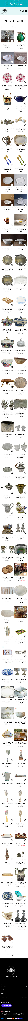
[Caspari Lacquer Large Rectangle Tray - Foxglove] (20, 632)
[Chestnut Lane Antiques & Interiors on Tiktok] (6, 1003)
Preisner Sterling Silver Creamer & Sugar (7, 558)
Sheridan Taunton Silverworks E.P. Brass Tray (20, 392)
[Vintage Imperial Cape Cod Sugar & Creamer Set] (20, 427)
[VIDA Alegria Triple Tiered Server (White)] (20, 200)
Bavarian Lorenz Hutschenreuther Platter (21, 148)
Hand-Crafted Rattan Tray (7, 882)
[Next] (25, 3)
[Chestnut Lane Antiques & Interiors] (4, 10)
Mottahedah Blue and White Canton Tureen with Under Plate (21, 331)
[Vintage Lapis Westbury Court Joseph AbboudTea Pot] (20, 99)
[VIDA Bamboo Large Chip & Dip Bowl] (7, 58)
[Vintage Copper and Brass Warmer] (7, 383)
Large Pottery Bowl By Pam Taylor (20, 371)
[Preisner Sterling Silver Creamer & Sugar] (7, 549)
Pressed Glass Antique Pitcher (7, 516)
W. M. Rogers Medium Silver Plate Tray (7, 288)
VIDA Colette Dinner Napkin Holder (20, 66)
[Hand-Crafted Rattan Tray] (7, 874)
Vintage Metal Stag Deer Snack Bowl (7, 45)
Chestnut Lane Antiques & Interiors (16, 1013)
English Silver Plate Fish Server (7, 804)
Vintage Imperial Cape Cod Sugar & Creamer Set (21, 435)
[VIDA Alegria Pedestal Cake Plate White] (20, 240)
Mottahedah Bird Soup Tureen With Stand (20, 351)
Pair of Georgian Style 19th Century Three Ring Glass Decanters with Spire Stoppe (20, 925)
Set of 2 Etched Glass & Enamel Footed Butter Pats (7, 948)
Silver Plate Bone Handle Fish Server (7, 824)
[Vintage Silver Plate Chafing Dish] (7, 488)
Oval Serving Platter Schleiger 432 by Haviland (7, 700)
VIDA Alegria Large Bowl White (7, 248)
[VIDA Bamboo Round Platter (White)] (7, 180)
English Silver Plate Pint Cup (7, 784)
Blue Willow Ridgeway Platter (7, 904)
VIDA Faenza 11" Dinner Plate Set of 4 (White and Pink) (7, 87)
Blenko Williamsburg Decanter (20, 764)
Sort (15, 27)
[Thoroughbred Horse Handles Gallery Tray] (20, 652)
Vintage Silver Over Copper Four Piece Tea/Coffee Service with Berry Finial (7, 414)
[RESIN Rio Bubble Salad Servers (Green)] (20, 160)
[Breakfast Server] (20, 612)
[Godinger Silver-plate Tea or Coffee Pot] (7, 140)
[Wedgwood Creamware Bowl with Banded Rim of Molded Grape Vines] (20, 713)
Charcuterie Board (20, 843)
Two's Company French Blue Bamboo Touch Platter (20, 309)
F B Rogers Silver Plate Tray (20, 558)
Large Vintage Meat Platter (7, 620)
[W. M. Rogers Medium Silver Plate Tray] (7, 280)
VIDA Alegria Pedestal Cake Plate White (21, 248)
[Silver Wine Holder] (7, 427)
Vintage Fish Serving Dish (20, 288)
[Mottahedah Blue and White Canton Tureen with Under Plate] (20, 321)
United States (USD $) (7, 1011)
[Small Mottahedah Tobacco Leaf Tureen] (7, 321)
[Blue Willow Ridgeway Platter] (7, 896)
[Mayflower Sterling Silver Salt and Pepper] (20, 528)
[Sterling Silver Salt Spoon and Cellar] (20, 854)
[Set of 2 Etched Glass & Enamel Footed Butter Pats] (7, 938)
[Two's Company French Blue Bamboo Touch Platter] (20, 300)
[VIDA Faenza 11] (7, 78)
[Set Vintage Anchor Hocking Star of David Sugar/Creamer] (20, 447)
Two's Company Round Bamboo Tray (7, 578)
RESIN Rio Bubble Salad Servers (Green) (20, 168)
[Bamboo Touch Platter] (7, 836)
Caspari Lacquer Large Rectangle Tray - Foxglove (20, 640)
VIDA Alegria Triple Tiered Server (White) (20, 208)
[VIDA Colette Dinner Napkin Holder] (20, 58)
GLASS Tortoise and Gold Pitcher (7, 228)
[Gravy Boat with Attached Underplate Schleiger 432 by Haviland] (20, 692)
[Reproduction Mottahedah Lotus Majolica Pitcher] (20, 36)
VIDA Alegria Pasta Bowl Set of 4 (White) (7, 208)
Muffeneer (7, 862)
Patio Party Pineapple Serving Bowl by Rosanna (21, 904)
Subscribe (24, 998)
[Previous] (2, 3)
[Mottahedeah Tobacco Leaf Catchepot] (7, 363)
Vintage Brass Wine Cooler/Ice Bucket (20, 496)
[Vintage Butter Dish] (7, 468)
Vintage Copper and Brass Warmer (7, 391)
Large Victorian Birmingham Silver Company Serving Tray (20, 413)
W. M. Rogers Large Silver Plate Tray (20, 268)
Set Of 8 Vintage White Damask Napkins (7, 599)
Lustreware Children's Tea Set (7, 128)
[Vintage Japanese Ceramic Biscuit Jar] (7, 99)
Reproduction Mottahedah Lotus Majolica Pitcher (20, 45)
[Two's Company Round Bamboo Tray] (7, 569)
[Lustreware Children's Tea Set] (7, 120)
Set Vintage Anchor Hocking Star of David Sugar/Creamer (20, 456)
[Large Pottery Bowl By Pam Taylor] (20, 363)
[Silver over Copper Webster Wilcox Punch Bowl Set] (7, 528)
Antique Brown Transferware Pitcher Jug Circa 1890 (7, 925)
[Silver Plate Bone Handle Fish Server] (7, 816)
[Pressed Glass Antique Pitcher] (7, 508)
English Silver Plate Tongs (20, 784)
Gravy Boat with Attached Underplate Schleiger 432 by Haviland (21, 701)
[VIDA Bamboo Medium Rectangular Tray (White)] (20, 180)
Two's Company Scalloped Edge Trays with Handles (7, 308)
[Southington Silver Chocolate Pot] (7, 632)
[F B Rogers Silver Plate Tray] (20, 549)
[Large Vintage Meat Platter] (7, 612)
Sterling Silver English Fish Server (7, 764)
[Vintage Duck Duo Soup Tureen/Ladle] (20, 508)
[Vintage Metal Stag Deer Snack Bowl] (7, 36)
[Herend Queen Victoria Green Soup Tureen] (7, 735)
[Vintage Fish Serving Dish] (20, 280)
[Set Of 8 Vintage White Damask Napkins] (7, 591)
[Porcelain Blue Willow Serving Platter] (7, 672)
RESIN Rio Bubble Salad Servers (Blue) (7, 168)
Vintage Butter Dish (7, 476)
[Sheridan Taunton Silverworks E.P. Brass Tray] (20, 383)
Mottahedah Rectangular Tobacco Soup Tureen (7, 351)
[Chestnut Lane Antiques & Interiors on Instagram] (4, 1003)
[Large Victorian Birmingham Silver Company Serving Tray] (20, 404)
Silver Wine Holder (7, 434)
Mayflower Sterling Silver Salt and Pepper (20, 536)
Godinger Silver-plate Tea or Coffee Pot (7, 148)
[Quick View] (12, 40)
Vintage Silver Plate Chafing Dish (7, 496)
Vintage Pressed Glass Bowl (7, 455)
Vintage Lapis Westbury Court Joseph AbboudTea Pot (20, 108)
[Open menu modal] (26, 11)
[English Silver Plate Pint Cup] (7, 776)
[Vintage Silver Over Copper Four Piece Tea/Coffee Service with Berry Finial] (7, 404)
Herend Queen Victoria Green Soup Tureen (7, 743)
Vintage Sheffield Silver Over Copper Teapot (20, 476)
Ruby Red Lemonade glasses (20, 578)
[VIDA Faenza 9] (20, 78)
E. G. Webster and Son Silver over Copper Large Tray (20, 744)
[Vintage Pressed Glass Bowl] (7, 447)
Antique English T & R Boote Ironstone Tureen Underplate (20, 600)
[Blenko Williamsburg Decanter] (20, 756)
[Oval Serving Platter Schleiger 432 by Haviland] (7, 692)
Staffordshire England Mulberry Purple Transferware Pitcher (20, 884)
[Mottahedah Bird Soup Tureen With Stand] (20, 343)
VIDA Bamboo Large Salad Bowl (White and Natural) (21, 228)
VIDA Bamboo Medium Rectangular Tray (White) (20, 188)
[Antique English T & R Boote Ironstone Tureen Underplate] (20, 591)
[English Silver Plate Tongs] (20, 776)
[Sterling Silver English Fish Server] (7, 756)
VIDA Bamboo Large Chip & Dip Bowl (7, 66)
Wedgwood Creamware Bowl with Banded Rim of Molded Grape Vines (20, 722)
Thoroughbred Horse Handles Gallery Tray (20, 660)
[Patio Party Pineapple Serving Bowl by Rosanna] (20, 896)
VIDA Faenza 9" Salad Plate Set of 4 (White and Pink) (21, 86)
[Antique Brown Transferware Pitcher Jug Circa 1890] (7, 916)
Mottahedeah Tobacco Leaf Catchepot (7, 371)
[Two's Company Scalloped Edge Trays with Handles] (7, 300)
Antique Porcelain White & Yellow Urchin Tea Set (21, 128)
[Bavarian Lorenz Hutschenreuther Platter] (20, 140)
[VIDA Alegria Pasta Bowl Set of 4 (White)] (7, 200)
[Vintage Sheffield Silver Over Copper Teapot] (20, 468)
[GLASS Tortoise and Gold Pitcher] (7, 220)
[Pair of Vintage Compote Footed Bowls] (20, 672)
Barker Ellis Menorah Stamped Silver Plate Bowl (7, 268)
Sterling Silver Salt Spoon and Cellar (20, 863)
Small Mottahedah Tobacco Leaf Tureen (7, 330)
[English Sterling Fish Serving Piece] (20, 816)
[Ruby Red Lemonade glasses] (20, 569)
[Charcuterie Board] (20, 836)
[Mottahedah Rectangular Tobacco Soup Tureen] (7, 343)
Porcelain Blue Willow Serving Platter (7, 680)
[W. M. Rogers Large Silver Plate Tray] (20, 260)
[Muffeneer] (7, 854)
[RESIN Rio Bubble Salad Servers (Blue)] (7, 160)
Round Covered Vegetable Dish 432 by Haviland (7, 721)
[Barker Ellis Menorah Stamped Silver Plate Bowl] (7, 260)
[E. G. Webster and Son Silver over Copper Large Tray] (20, 735)
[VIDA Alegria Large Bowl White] (7, 240)
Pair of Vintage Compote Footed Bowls (20, 680)
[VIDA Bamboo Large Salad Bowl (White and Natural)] (20, 220)
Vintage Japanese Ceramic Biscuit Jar (7, 107)
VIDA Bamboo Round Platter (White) (7, 188)
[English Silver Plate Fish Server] (7, 796)
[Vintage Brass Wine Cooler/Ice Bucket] (20, 488)
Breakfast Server (21, 619)
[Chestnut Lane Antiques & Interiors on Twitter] (8, 1003)
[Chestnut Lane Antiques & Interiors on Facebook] (2, 1003)
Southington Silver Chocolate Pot (7, 640)
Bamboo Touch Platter (7, 843)
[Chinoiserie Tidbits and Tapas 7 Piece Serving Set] (7, 652)
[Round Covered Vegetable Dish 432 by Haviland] (7, 713)
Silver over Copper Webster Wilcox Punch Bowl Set (7, 537)
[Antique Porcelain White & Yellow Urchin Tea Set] (20, 120)
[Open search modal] (20, 11)
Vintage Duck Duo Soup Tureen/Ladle (20, 516)
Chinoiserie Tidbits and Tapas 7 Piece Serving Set (7, 660)
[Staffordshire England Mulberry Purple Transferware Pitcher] (20, 874)
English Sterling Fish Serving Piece (20, 824)
